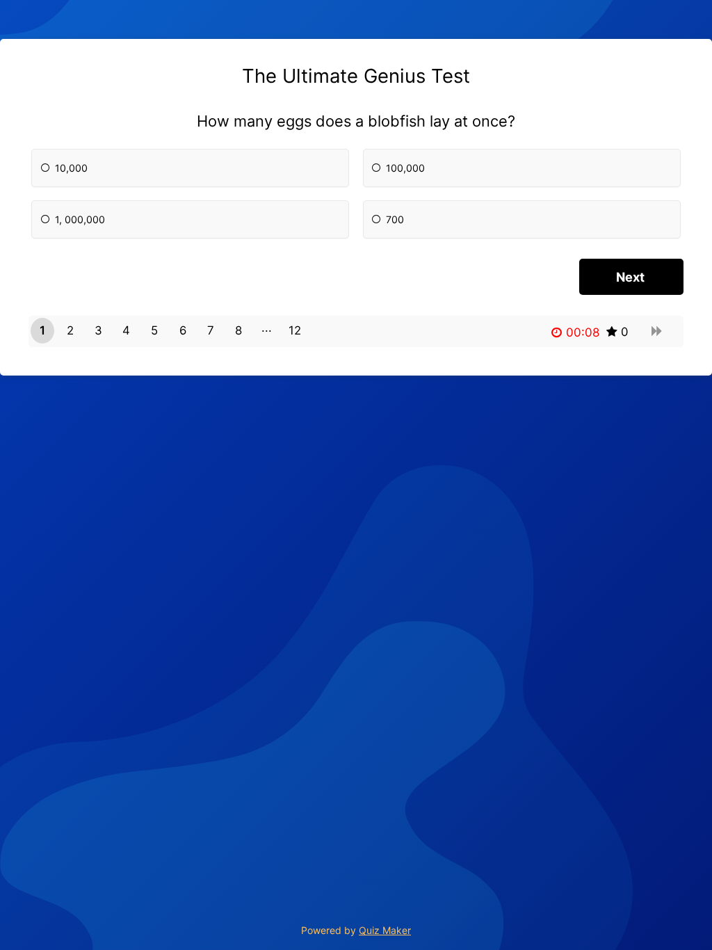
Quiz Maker (385, 930)
